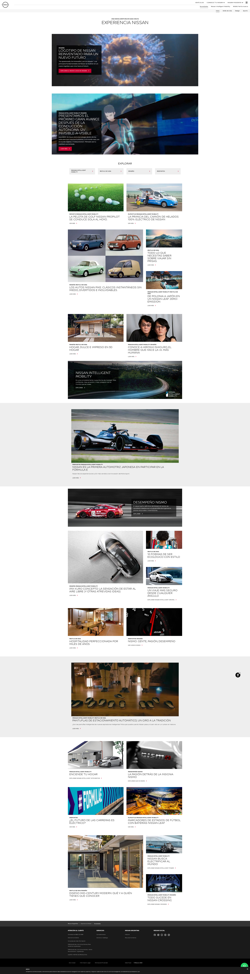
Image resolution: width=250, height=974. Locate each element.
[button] (247, 3)
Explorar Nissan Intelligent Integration (84, 778)
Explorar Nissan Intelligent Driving (161, 600)
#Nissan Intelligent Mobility (78, 171)
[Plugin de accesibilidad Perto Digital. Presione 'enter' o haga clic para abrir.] (237, 675)
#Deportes (161, 171)
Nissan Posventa (234, 2)
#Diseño (131, 171)
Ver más (72, 223)
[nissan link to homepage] (5, 5)
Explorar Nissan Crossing (157, 904)
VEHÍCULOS (199, 2)
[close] (247, 969)
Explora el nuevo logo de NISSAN (74, 71)
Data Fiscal (128, 963)
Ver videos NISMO (134, 645)
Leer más (64, 149)
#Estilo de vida (105, 171)
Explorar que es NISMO (136, 781)
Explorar (79, 388)
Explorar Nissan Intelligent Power (160, 868)
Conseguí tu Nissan (215, 2)
